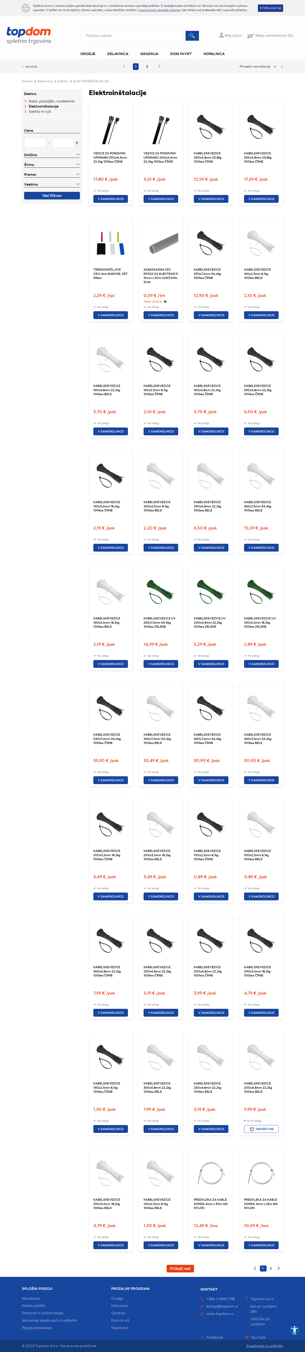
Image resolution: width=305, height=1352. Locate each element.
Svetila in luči (40, 111)
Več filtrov (52, 195)
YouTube (258, 1337)
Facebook (214, 1337)
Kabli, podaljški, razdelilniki (52, 101)
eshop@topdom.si (222, 1306)
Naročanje (31, 1298)
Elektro (63, 81)
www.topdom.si (219, 1314)
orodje (117, 1298)
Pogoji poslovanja (37, 1328)
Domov (27, 81)
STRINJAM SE (270, 8)
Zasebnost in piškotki (264, 1346)
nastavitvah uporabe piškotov (160, 10)
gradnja (118, 1313)
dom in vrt (120, 1320)
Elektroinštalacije (91, 81)
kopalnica (119, 1328)
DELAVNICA (45, 81)
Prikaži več (180, 1268)
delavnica (119, 1305)
